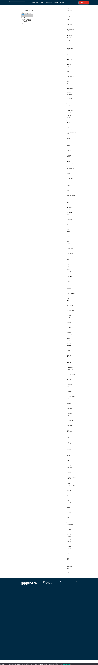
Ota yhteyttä (62, 2)
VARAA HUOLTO (83, 2)
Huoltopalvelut (40, 2)
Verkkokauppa (49, 2)
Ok (64, 664)
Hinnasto (56, 2)
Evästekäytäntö (67, 664)
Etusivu (33, 2)
